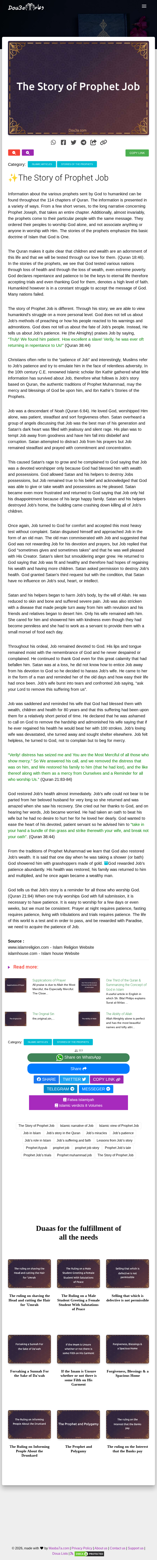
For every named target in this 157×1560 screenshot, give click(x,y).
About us (100, 1548)
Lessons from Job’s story (114, 1140)
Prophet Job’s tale (118, 1148)
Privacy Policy (82, 1548)
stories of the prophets (77, 164)
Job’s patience (123, 1133)
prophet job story (87, 1148)
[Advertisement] (78, 1187)
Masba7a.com (59, 1548)
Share (77, 1068)
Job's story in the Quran (63, 1133)
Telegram (58, 1089)
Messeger (94, 1089)
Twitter (72, 1079)
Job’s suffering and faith (74, 1140)
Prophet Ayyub (36, 1148)
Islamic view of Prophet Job (119, 1125)
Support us (136, 1548)
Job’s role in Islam (38, 1140)
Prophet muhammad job (74, 1155)
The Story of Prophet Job (36, 1125)
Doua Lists (60, 1553)
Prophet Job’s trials (37, 1155)
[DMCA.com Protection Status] (89, 1553)
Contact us (117, 1548)
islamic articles (42, 164)
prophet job (61, 1148)
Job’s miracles (96, 1133)
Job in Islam (32, 1133)
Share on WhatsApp (82, 1057)
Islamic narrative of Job (76, 1125)
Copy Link (137, 152)
